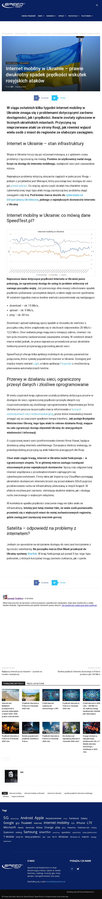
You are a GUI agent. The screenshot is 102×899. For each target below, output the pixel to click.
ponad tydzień (19, 185)
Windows (63, 836)
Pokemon (71, 827)
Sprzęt (61, 16)
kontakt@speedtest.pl (56, 881)
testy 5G (19, 837)
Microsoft (9, 827)
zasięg (93, 837)
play (57, 827)
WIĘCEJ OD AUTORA (35, 684)
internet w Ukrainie (54, 793)
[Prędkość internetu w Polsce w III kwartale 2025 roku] (10, 728)
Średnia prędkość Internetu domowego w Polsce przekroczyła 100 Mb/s (79, 673)
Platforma (86, 16)
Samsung (30, 831)
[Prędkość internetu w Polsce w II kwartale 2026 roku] (30, 695)
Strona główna (7, 33)
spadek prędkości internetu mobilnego (78, 793)
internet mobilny (15, 793)
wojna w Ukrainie (18, 796)
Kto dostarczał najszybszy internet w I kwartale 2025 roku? (71, 738)
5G (4, 700)
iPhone (80, 823)
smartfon (45, 832)
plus (63, 827)
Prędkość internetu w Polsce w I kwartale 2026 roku (71, 706)
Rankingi (50, 16)
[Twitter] (78, 869)
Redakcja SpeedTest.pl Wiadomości (80, 892)
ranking (19, 832)
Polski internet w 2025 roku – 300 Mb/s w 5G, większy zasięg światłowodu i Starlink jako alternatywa (91, 708)
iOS (73, 823)
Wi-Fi (54, 836)
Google (8, 822)
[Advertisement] (51, 27)
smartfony (56, 832)
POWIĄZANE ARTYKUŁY (13, 684)
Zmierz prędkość (29, 16)
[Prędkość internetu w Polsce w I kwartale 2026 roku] (71, 695)
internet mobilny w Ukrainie (34, 793)
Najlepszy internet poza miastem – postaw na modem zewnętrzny (22, 673)
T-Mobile (8, 836)
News (40, 16)
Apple (39, 817)
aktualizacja (14, 819)
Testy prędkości (24, 63)
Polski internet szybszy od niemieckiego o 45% (50, 706)
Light (36, 363)
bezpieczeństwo (53, 818)
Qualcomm (8, 832)
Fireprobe (66, 363)
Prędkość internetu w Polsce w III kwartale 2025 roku (10, 738)
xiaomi (85, 836)
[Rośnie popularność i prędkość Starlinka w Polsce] (30, 728)
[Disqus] (51, 627)
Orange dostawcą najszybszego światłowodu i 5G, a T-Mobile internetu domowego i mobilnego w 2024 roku (91, 744)
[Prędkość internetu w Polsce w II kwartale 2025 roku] (51, 728)
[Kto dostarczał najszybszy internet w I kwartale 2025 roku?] (71, 728)
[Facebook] (72, 869)
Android (27, 817)
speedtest (66, 832)
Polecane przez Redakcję (28, 732)
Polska (94, 827)
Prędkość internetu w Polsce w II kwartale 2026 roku (30, 706)
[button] (97, 5)
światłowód (7, 841)
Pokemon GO (83, 827)
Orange (48, 827)
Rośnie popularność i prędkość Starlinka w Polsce (30, 738)
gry (17, 823)
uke (43, 837)
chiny (65, 819)
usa (48, 837)
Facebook (74, 818)
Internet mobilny (21, 33)
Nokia (39, 827)
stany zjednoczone (89, 832)
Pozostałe (72, 16)
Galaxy (84, 818)
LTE (89, 822)
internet (38, 823)
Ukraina (6, 796)
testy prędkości (33, 836)
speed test (76, 832)
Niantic (21, 827)
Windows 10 (75, 837)
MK (12, 87)
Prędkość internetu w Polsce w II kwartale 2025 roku (50, 738)
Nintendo (30, 827)
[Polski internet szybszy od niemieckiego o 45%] (51, 695)
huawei (26, 822)
